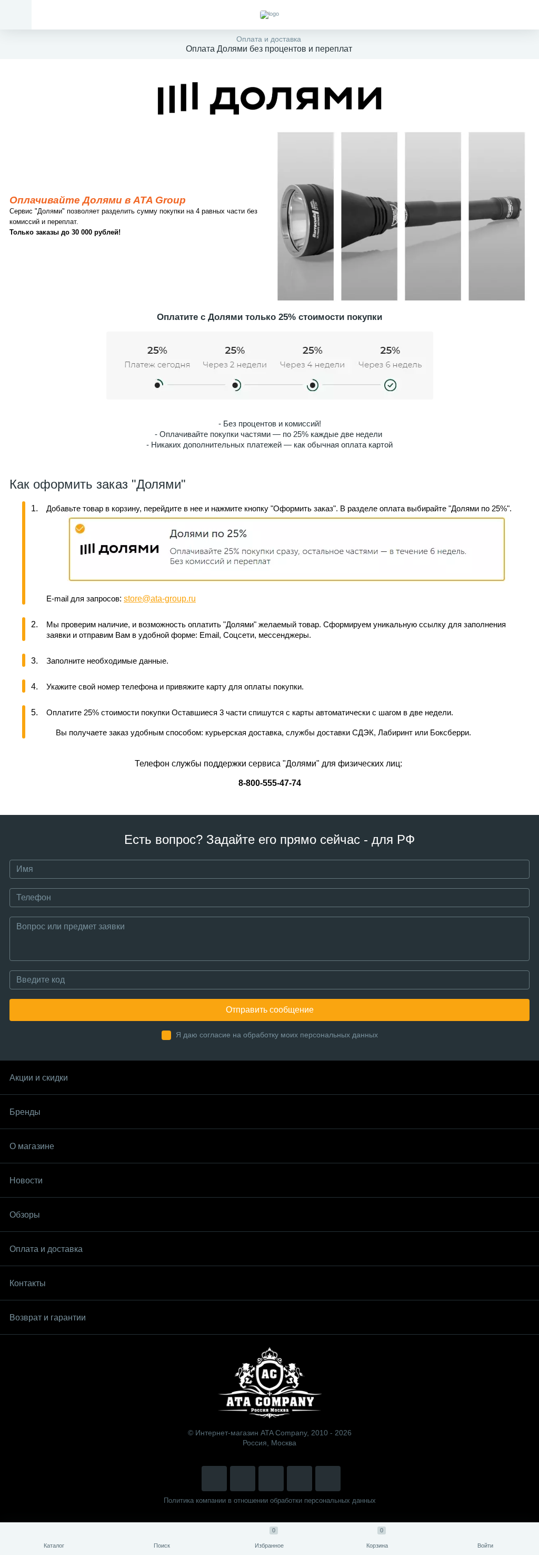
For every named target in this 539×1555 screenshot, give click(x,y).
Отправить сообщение (270, 1009)
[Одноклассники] (328, 1478)
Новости (26, 1180)
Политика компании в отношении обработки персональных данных (270, 1500)
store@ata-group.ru (160, 598)
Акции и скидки (38, 1077)
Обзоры (24, 1214)
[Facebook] (299, 1478)
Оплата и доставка (46, 1249)
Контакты (27, 1283)
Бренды (25, 1111)
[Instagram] (214, 1478)
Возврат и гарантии (47, 1317)
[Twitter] (271, 1478)
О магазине (31, 1146)
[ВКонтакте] (242, 1478)
